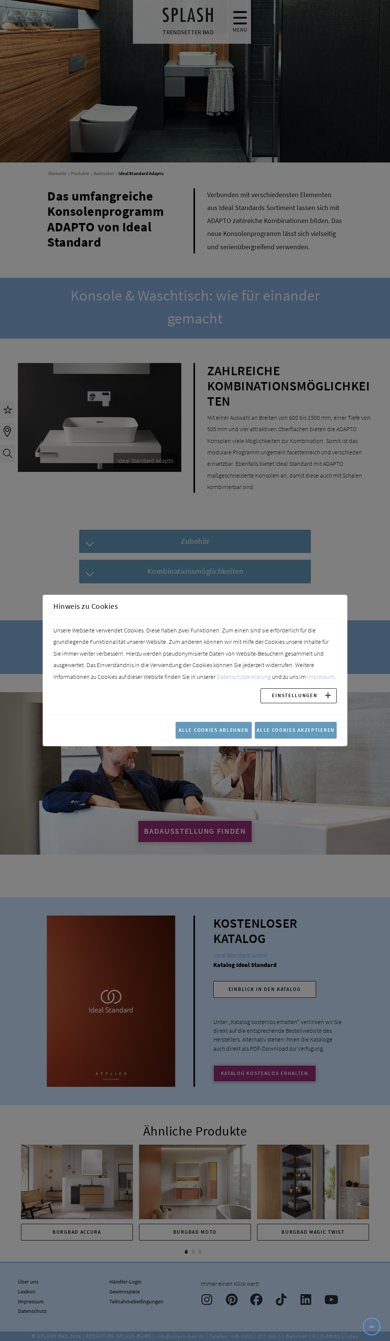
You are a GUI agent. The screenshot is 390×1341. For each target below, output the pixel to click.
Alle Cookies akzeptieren (296, 730)
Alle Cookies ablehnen (214, 730)
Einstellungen (294, 695)
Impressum (320, 676)
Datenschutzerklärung (244, 676)
